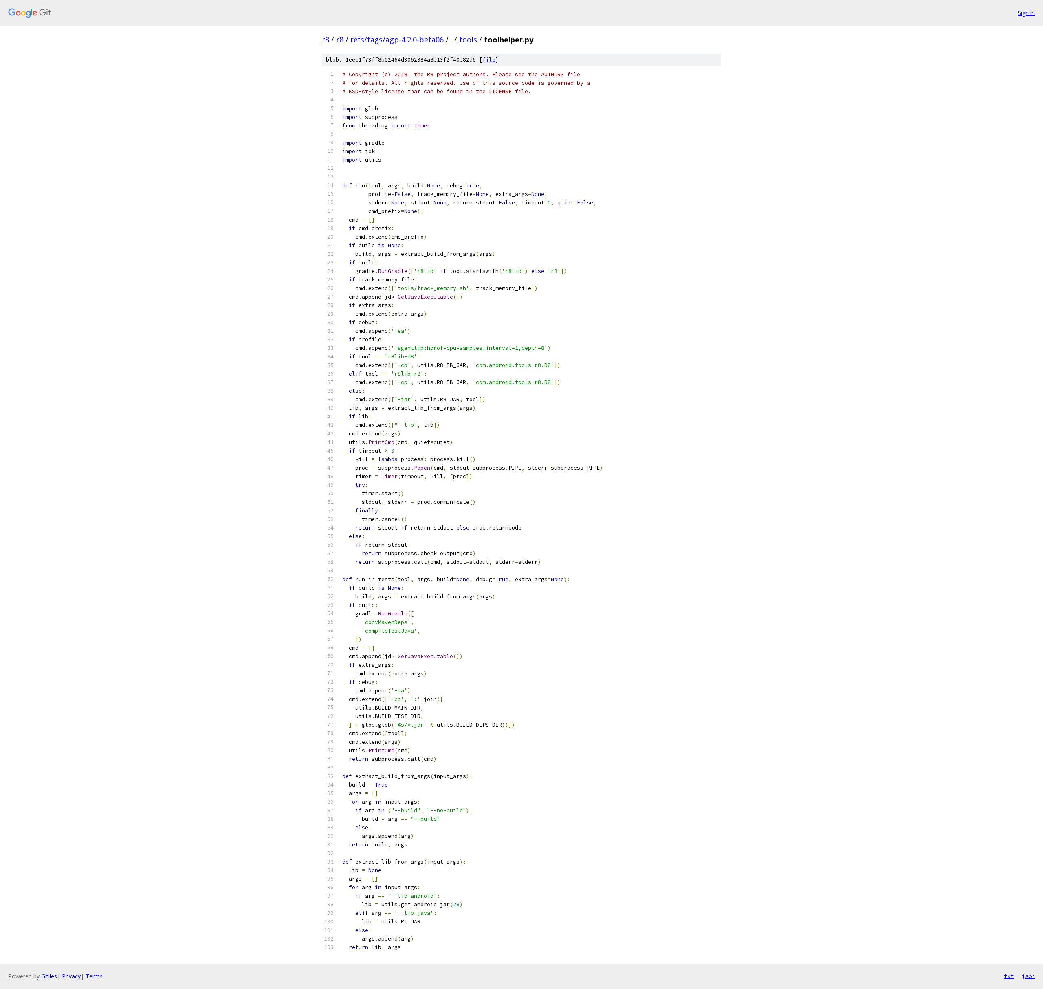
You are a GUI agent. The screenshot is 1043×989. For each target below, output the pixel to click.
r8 (325, 39)
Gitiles (49, 976)
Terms (94, 976)
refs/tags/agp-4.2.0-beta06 (397, 39)
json (1028, 976)
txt (1009, 976)
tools (468, 39)
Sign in (1026, 13)
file (488, 59)
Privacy (71, 976)
